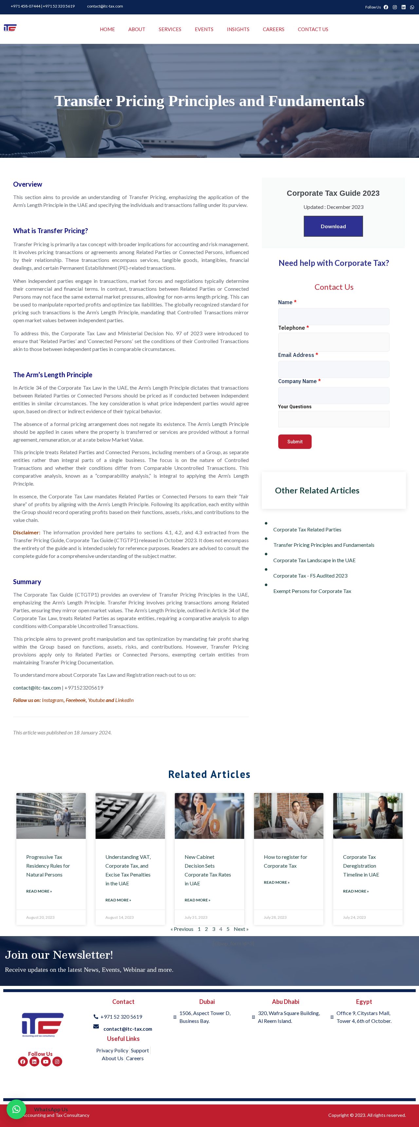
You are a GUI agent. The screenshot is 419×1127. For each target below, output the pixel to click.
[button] (16, 1109)
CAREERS (273, 29)
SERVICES (170, 29)
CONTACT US (313, 29)
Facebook (76, 700)
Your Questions (295, 406)
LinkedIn (124, 700)
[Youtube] (46, 1061)
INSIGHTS (238, 29)
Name (287, 302)
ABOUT (136, 29)
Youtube (96, 700)
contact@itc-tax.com (37, 687)
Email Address (298, 355)
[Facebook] (23, 1061)
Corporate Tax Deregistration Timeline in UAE (361, 866)
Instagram (53, 700)
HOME (107, 29)
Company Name (299, 381)
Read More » (39, 891)
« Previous (182, 929)
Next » (241, 929)
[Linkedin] (34, 1061)
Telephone (293, 327)
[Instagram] (57, 1061)
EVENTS (204, 29)
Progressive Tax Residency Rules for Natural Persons (48, 866)
